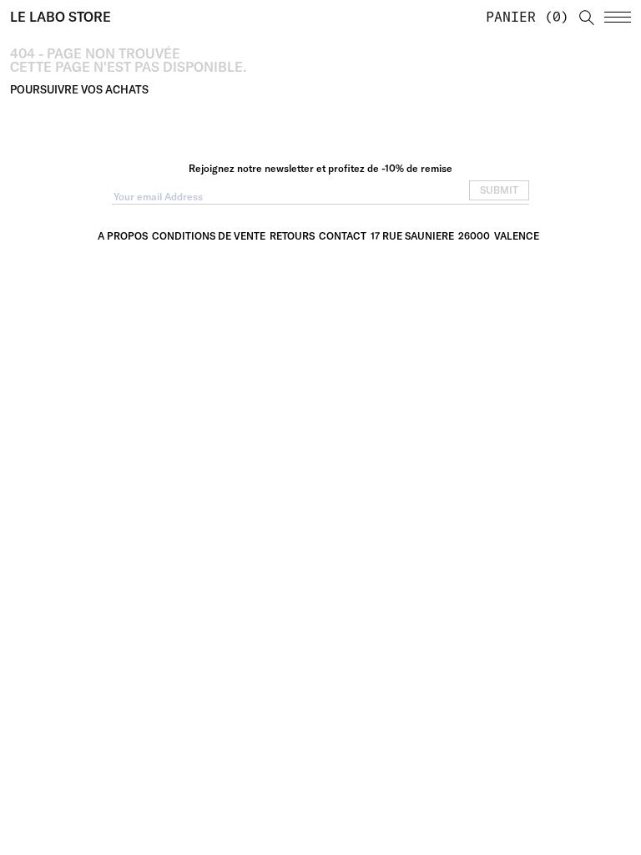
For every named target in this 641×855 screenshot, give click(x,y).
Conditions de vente (208, 236)
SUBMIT (499, 190)
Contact (342, 236)
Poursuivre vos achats (79, 89)
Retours (292, 236)
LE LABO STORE (60, 16)
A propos (123, 236)
